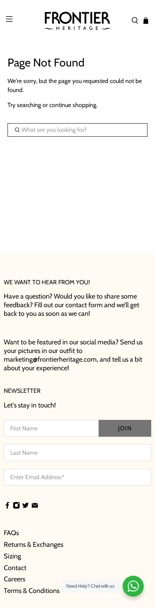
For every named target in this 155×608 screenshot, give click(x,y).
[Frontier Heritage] (77, 20)
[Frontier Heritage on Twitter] (25, 506)
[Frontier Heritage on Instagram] (16, 506)
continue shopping (72, 105)
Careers (14, 579)
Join (124, 428)
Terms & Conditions (31, 591)
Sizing (12, 556)
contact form (84, 305)
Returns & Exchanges (33, 544)
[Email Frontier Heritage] (34, 506)
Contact (15, 568)
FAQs (11, 533)
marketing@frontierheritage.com (50, 359)
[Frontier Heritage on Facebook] (7, 506)
